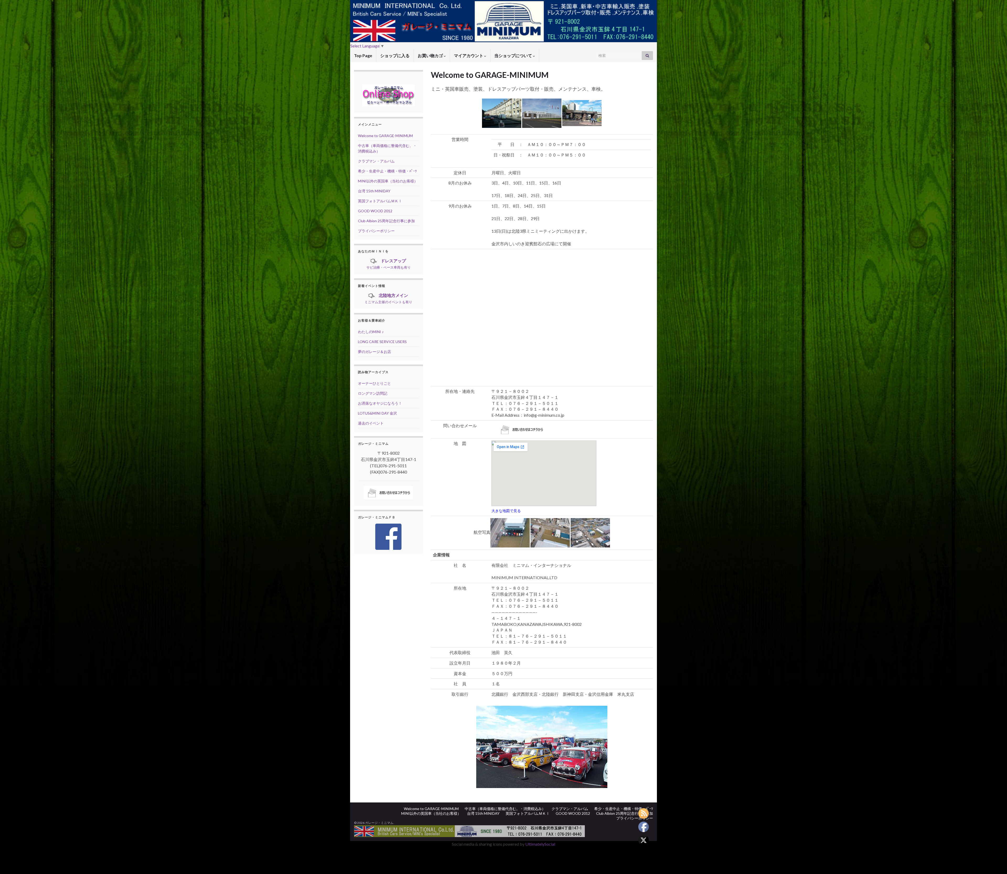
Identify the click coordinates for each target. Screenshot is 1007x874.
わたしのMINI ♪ (371, 331)
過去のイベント (371, 423)
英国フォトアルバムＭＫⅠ (380, 201)
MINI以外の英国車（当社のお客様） (388, 181)
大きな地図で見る (506, 511)
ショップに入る (395, 55)
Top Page (363, 55)
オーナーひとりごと (374, 383)
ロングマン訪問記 (372, 393)
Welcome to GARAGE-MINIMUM (385, 135)
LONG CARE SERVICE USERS (382, 341)
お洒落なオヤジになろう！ (380, 403)
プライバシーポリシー (376, 231)
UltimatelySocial (540, 844)
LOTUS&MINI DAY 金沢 (377, 413)
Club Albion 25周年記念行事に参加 (386, 221)
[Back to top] (995, 862)
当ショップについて (513, 55)
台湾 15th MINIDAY (374, 191)
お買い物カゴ (431, 55)
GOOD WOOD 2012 (375, 211)
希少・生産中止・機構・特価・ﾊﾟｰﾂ (387, 171)
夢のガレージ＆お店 (374, 351)
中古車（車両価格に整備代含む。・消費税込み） (505, 808)
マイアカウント (469, 55)
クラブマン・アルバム (376, 161)
